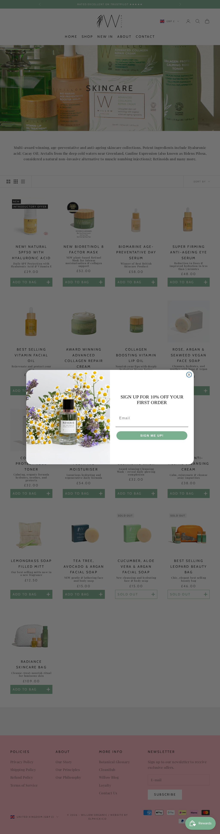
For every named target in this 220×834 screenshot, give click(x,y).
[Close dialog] (189, 374)
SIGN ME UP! (152, 435)
